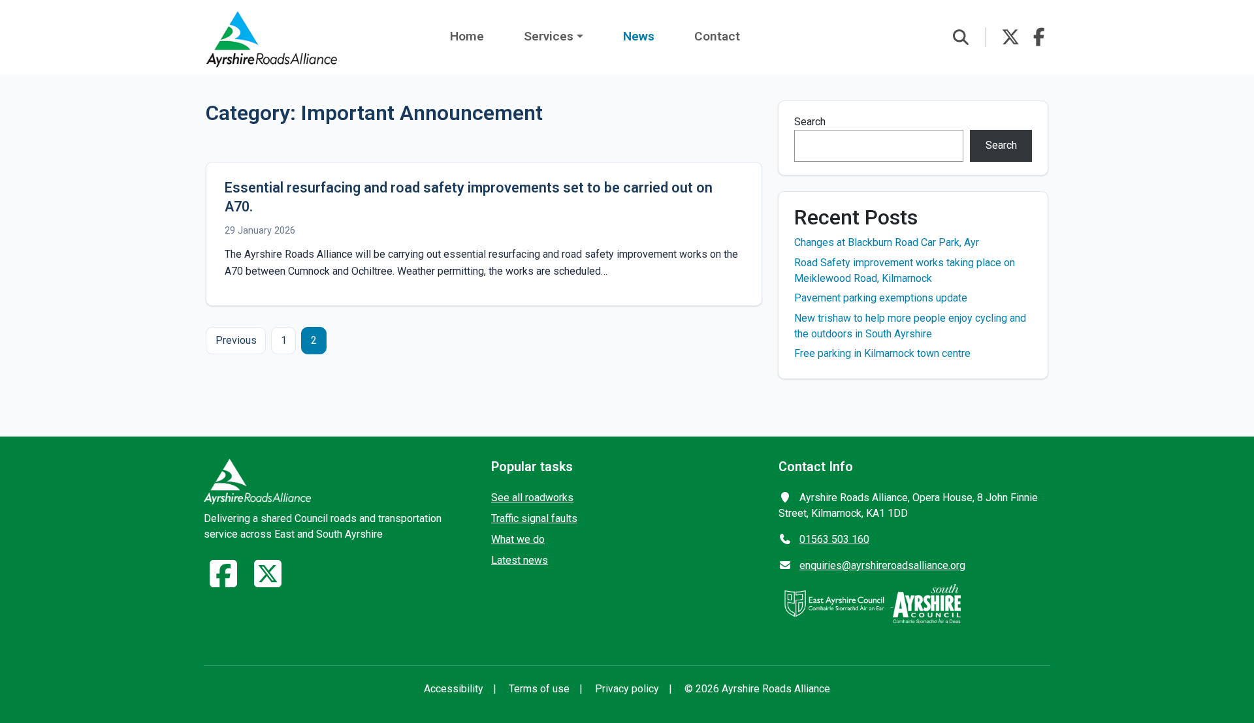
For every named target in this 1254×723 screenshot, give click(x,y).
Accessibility (453, 689)
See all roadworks (532, 497)
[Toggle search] (961, 37)
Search (810, 121)
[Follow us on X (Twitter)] (1010, 37)
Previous (236, 340)
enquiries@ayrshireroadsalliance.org (882, 565)
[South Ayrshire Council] (927, 603)
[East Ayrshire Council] (836, 603)
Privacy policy (627, 689)
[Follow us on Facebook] (1039, 37)
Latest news (519, 560)
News (638, 36)
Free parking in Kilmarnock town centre (882, 353)
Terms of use (539, 689)
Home (467, 36)
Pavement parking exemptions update (880, 298)
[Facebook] (223, 582)
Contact (717, 36)
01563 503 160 (834, 539)
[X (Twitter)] (267, 582)
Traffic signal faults (534, 518)
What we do (518, 539)
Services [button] (548, 36)
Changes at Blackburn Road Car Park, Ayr (886, 242)
